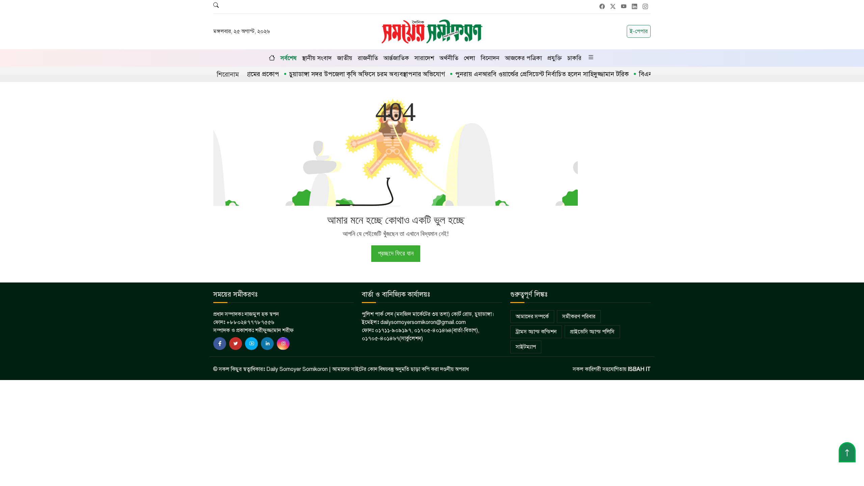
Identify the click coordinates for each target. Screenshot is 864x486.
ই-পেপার (639, 31)
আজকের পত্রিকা (523, 58)
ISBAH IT (639, 369)
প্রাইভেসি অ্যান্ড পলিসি (592, 331)
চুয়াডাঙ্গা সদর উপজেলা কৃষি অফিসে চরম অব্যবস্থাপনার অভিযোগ (354, 74)
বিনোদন (490, 58)
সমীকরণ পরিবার (578, 316)
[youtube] (251, 343)
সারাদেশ (424, 58)
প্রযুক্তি (554, 58)
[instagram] (283, 343)
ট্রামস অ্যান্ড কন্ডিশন (536, 331)
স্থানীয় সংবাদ (317, 58)
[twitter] (235, 343)
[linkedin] (267, 343)
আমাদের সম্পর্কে (532, 316)
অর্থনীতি (448, 58)
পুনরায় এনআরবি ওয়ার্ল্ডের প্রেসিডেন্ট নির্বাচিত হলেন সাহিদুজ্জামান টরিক (528, 74)
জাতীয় (344, 58)
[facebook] (219, 343)
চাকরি (574, 58)
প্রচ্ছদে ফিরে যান (395, 253)
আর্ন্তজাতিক (396, 58)
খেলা (469, 58)
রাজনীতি (368, 58)
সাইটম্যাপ (526, 347)
